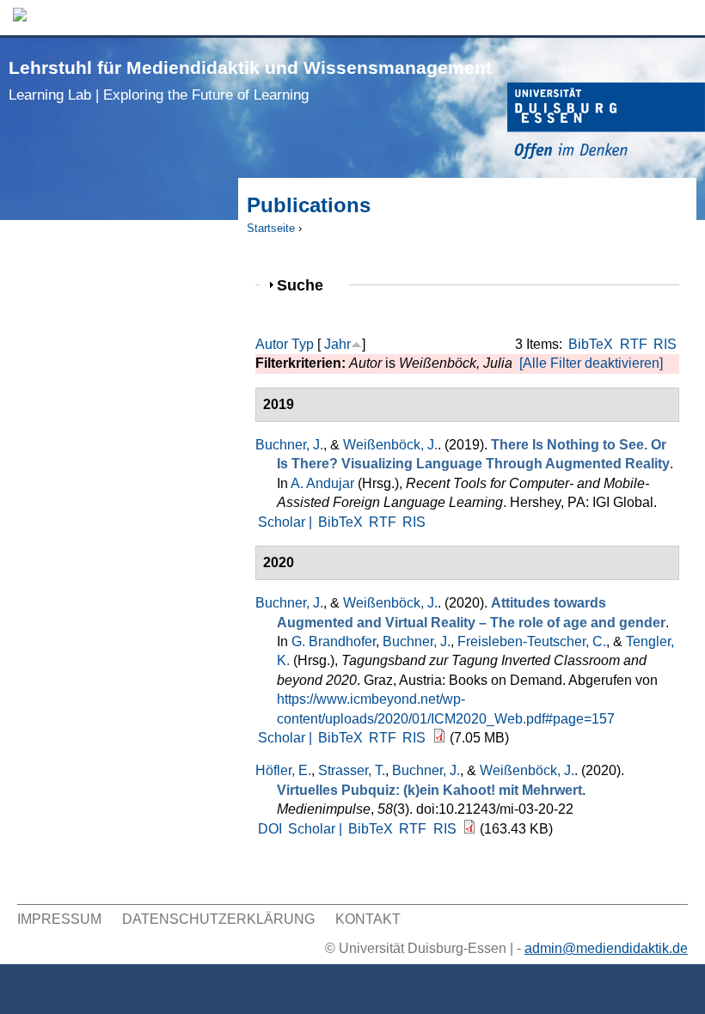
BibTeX (590, 344)
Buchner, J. (289, 444)
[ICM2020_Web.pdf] (439, 737)
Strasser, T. (351, 770)
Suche (307, 285)
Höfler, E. (283, 770)
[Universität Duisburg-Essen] (606, 123)
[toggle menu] (683, 17)
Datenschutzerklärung (218, 919)
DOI (270, 829)
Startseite (271, 228)
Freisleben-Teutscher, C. (531, 641)
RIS (665, 344)
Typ (302, 344)
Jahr (337, 344)
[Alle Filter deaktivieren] (591, 363)
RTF (633, 344)
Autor (271, 344)
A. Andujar (322, 483)
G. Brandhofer (333, 641)
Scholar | (287, 522)
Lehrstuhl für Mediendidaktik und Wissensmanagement (250, 80)
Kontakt (368, 919)
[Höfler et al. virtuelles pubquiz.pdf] (469, 829)
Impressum (59, 919)
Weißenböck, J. (390, 444)
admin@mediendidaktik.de (606, 948)
